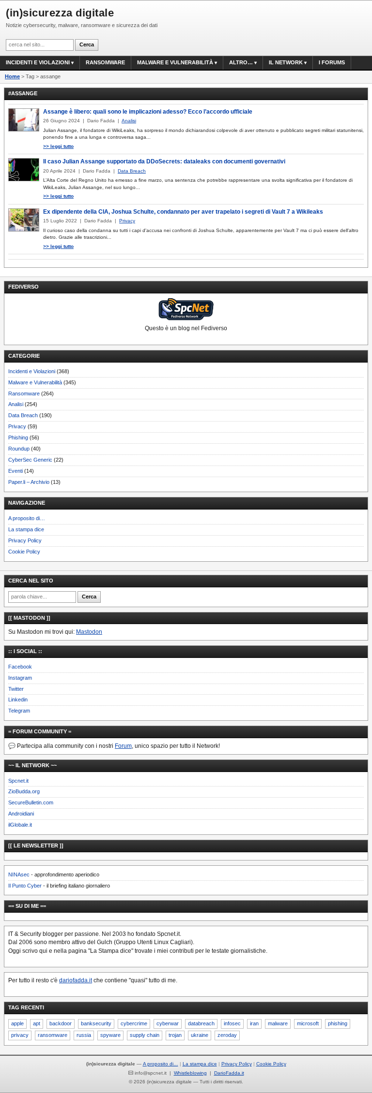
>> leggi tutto (58, 146)
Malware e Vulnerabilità (175, 62)
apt (36, 1023)
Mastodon (89, 631)
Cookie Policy (24, 551)
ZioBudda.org (24, 791)
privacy (20, 1035)
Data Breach (23, 415)
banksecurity (96, 1023)
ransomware (52, 1035)
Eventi (15, 471)
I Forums (332, 62)
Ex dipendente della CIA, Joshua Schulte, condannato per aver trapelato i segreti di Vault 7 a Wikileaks (183, 211)
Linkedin (18, 699)
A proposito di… (26, 518)
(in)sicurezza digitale (60, 13)
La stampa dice (26, 529)
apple (17, 1023)
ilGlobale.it (20, 825)
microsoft (308, 1023)
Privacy (17, 426)
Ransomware (105, 62)
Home (12, 76)
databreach (201, 1023)
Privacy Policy (25, 540)
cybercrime (134, 1023)
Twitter (16, 689)
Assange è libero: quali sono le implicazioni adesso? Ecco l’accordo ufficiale (147, 111)
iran (254, 1023)
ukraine (199, 1035)
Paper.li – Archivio (28, 482)
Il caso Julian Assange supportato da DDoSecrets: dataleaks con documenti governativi (164, 161)
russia (84, 1035)
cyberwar (167, 1023)
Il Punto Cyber (25, 886)
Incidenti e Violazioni (31, 371)
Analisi (15, 404)
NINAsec (19, 874)
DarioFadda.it (229, 1073)
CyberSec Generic (30, 460)
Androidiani (21, 813)
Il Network (286, 62)
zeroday (227, 1035)
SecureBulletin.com (30, 802)
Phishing (18, 437)
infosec (232, 1023)
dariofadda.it (75, 980)
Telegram (19, 711)
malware (278, 1023)
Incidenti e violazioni (38, 62)
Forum (123, 746)
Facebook (20, 667)
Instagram (20, 678)
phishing (337, 1023)
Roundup (19, 449)
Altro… (241, 62)
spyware (110, 1035)
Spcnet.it (18, 781)
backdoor (60, 1023)
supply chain (144, 1035)
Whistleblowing (190, 1073)
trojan (175, 1035)
